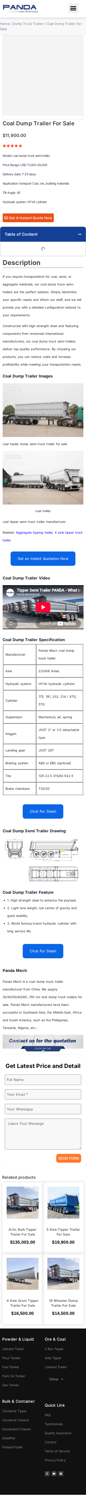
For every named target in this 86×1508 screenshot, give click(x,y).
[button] (73, 8)
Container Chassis (15, 1420)
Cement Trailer (13, 1349)
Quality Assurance (58, 1433)
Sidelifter (8, 1438)
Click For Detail (43, 811)
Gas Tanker (10, 1385)
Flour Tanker (11, 1358)
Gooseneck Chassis (16, 1429)
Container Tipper (14, 1411)
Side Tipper (53, 1358)
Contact (51, 1442)
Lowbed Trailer (56, 1367)
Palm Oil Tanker (13, 1376)
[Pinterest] (60, 1473)
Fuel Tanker (10, 1367)
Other (54, 1379)
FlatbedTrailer (12, 1447)
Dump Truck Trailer (28, 24)
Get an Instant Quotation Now (43, 558)
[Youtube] (54, 1473)
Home (4, 24)
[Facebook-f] (47, 1473)
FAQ (48, 1415)
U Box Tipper (54, 1349)
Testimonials (54, 1424)
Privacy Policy (55, 1460)
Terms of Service (57, 1451)
